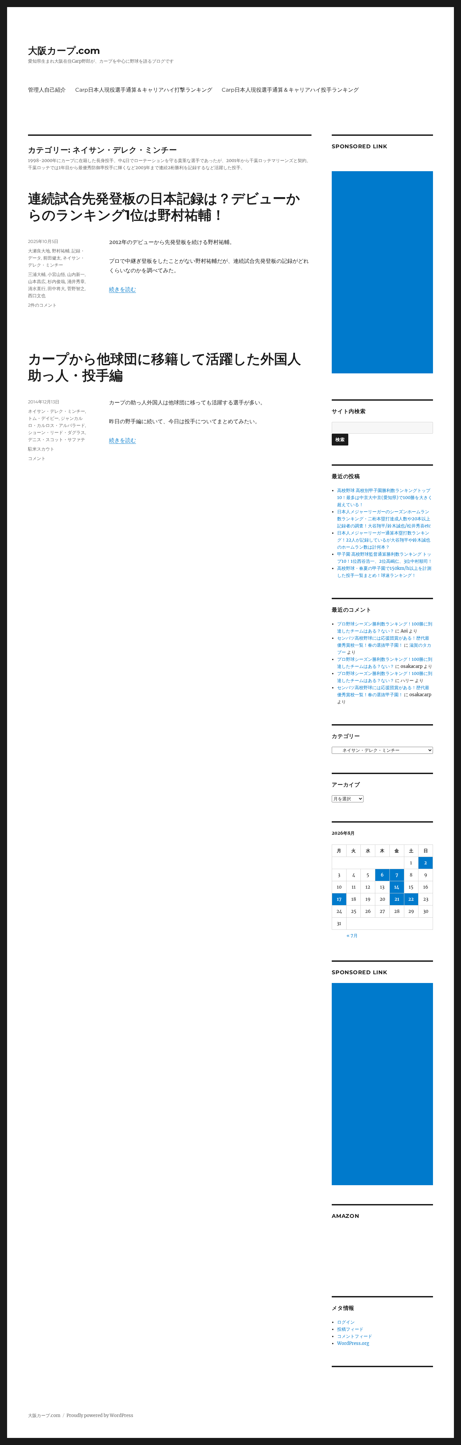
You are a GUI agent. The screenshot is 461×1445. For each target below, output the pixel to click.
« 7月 (352, 936)
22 (411, 899)
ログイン (346, 1322)
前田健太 (52, 257)
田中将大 (56, 288)
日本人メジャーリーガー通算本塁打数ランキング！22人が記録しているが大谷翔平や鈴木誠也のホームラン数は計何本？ (383, 540)
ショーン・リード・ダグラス (56, 432)
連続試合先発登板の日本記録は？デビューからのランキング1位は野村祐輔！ (164, 206)
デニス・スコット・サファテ (56, 439)
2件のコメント (42, 305)
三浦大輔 (37, 274)
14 (396, 887)
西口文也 (37, 295)
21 (397, 899)
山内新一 (76, 274)
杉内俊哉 (56, 281)
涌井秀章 (76, 281)
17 (339, 899)
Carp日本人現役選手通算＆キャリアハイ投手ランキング (290, 90)
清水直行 (37, 288)
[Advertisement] (383, 273)
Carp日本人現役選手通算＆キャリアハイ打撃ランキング (143, 90)
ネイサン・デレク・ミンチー (56, 411)
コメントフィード (354, 1336)
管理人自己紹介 (47, 90)
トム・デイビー (43, 418)
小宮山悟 (56, 274)
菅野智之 (76, 288)
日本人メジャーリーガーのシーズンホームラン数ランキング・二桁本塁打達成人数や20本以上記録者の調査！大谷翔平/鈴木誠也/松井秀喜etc (384, 519)
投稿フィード (350, 1329)
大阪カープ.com (64, 50)
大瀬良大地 (39, 250)
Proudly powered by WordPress (99, 1415)
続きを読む (122, 289)
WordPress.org (353, 1343)
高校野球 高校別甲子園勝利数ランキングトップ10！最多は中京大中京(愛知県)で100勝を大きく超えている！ (384, 498)
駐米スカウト (41, 449)
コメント (37, 458)
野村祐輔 (61, 250)
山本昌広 (37, 281)
